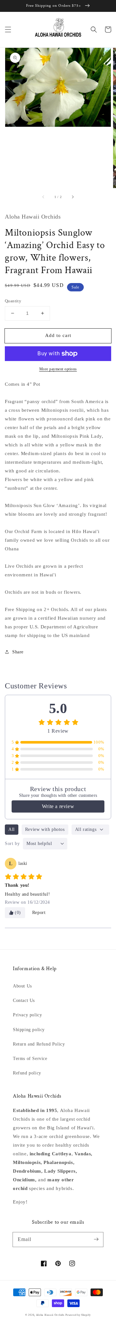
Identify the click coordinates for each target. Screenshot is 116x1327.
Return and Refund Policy (39, 1044)
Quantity (13, 300)
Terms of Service (30, 1058)
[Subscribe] (96, 1239)
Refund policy (27, 1073)
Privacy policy (27, 1014)
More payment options (58, 369)
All (11, 829)
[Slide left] (43, 197)
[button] (8, 29)
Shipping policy (29, 1029)
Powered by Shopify (78, 1315)
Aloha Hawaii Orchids (50, 1315)
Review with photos (45, 829)
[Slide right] (72, 197)
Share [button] (18, 652)
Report (39, 912)
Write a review (58, 806)
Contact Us (24, 1000)
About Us (22, 986)
